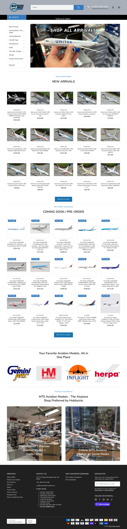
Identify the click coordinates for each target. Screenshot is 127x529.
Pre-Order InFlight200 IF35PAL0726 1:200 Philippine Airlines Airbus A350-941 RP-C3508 (63, 283)
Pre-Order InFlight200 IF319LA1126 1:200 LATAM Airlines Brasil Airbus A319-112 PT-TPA (40, 320)
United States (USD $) (15, 522)
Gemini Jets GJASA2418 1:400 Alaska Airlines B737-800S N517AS (40, 185)
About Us (10, 485)
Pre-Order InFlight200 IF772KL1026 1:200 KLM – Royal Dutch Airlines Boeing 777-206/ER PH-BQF (110, 245)
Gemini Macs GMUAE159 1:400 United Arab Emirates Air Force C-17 (87, 185)
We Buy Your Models (13, 480)
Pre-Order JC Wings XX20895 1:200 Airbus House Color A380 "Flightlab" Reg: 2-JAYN (87, 319)
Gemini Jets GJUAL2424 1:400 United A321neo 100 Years (16, 184)
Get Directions (11, 482)
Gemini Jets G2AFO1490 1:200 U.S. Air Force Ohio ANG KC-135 (40, 114)
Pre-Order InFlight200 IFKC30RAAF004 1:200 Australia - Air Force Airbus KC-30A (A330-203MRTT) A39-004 (40, 246)
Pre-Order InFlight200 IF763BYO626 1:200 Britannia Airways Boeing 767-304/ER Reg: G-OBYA (17, 283)
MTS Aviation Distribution (73, 477)
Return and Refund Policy (15, 497)
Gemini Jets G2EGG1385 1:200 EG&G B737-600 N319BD (40, 150)
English (30, 522)
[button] (119, 7)
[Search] (79, 7)
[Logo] (17, 7)
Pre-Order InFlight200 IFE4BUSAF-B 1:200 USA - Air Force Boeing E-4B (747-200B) (16, 244)
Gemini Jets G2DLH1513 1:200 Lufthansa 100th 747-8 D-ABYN (63, 114)
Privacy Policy (11, 490)
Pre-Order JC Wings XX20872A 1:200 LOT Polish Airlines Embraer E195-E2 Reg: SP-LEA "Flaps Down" (110, 320)
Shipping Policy (11, 495)
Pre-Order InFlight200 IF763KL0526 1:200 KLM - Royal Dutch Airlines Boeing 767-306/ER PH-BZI (40, 283)
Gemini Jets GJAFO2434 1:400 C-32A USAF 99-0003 (86, 150)
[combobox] (57, 7)
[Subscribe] (117, 483)
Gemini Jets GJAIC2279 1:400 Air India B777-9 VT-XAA (63, 184)
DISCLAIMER (11, 477)
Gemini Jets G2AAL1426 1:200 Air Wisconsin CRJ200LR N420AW (110, 114)
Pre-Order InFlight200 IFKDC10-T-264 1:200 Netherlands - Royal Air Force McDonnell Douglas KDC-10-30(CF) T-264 (63, 246)
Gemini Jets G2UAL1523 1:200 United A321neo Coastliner (86, 113)
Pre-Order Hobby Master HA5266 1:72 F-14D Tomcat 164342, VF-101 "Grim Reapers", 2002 (63, 320)
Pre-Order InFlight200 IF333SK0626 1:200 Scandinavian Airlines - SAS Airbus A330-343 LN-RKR (110, 283)
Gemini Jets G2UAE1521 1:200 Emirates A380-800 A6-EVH (16, 150)
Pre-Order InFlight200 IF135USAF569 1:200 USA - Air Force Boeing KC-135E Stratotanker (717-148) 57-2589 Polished (87, 246)
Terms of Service (12, 492)
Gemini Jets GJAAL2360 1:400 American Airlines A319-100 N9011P (110, 150)
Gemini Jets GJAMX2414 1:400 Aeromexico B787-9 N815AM (110, 184)
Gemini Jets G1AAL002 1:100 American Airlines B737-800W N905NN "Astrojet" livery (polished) (16, 115)
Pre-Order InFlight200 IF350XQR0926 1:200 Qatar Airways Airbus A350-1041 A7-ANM (87, 283)
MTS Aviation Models (114, 526)
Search (9, 487)
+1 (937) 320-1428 (99, 6)
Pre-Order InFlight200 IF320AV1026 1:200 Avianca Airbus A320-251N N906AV (16, 319)
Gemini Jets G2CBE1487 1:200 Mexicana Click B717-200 (63, 150)
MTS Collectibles (70, 480)
